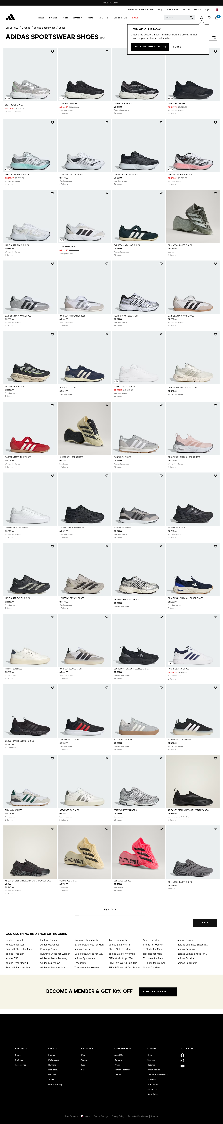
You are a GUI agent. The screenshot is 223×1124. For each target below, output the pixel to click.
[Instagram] (182, 1060)
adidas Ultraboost (50, 945)
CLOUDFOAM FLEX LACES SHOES (183, 388)
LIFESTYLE (12, 28)
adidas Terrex (82, 949)
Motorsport (53, 1060)
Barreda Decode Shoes (71, 669)
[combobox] (179, 17)
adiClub (117, 1075)
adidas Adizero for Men (53, 967)
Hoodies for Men (152, 954)
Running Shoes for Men (87, 940)
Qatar (87, 1116)
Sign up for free (155, 992)
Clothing (19, 1060)
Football (52, 1055)
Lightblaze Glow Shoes (17, 175)
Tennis (51, 1080)
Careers (118, 1060)
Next (205, 923)
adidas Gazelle (185, 958)
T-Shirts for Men (152, 949)
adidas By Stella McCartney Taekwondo (188, 810)
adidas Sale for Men (120, 945)
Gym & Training (55, 1084)
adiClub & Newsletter (157, 1075)
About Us (118, 1055)
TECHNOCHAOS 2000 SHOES (126, 600)
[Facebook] (182, 1055)
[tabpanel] (111, 490)
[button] (41, 18)
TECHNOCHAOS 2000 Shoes (126, 316)
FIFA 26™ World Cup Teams (124, 967)
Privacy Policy (118, 1116)
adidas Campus (186, 949)
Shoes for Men (151, 940)
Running (52, 1065)
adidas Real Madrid (17, 963)
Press (117, 1065)
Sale (83, 1070)
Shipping (151, 1060)
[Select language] (217, 10)
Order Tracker (153, 1070)
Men (83, 1055)
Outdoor (52, 1075)
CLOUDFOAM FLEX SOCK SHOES (19, 741)
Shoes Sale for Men (120, 949)
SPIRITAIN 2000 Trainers (125, 810)
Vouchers (151, 1080)
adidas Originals (15, 940)
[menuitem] (41, 18)
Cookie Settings (101, 1116)
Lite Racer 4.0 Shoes (69, 740)
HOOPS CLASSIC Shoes (124, 387)
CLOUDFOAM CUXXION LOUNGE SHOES (185, 598)
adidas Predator (15, 954)
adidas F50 (12, 958)
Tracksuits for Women (87, 967)
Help (149, 1055)
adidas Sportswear (44, 28)
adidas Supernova (50, 963)
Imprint (154, 1116)
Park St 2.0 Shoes (13, 669)
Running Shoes (48, 949)
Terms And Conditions (138, 1116)
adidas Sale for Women (122, 954)
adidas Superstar (187, 963)
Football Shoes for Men (19, 949)
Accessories (20, 1065)
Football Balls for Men (18, 967)
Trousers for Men (153, 958)
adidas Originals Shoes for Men (193, 945)
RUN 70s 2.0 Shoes (122, 457)
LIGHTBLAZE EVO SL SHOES (17, 598)
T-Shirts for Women (154, 963)
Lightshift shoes (176, 104)
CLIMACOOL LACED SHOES (180, 245)
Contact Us (152, 1089)
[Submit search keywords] (191, 17)
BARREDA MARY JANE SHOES (127, 245)
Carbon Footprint (122, 1070)
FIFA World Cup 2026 (121, 958)
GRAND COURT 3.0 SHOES (16, 528)
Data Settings (71, 1116)
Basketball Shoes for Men (89, 945)
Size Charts (152, 1084)
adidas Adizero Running (53, 958)
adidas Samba (185, 940)
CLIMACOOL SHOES (68, 881)
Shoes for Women (153, 945)
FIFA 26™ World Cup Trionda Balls (124, 963)
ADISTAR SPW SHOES (14, 387)
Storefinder (152, 1094)
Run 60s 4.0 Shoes (68, 388)
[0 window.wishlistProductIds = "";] (209, 18)
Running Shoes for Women (55, 954)
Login (207, 9)
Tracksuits (80, 963)
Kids (83, 1065)
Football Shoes (48, 940)
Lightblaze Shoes (14, 105)
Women (84, 1060)
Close (177, 47)
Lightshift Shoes (68, 247)
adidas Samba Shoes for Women (193, 954)
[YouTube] (182, 1066)
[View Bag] (216, 17)
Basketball (53, 1070)
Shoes (62, 28)
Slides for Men (151, 967)
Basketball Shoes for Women (90, 954)
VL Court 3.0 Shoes (123, 740)
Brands (26, 28)
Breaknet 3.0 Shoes (69, 810)
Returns (151, 1065)
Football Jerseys (15, 945)
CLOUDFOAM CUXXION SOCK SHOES (184, 457)
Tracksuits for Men (119, 940)
